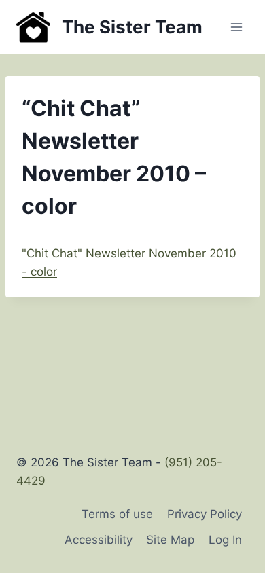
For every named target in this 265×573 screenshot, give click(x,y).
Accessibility (98, 540)
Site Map (170, 540)
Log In (225, 540)
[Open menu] (236, 26)
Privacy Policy (204, 514)
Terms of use (117, 514)
